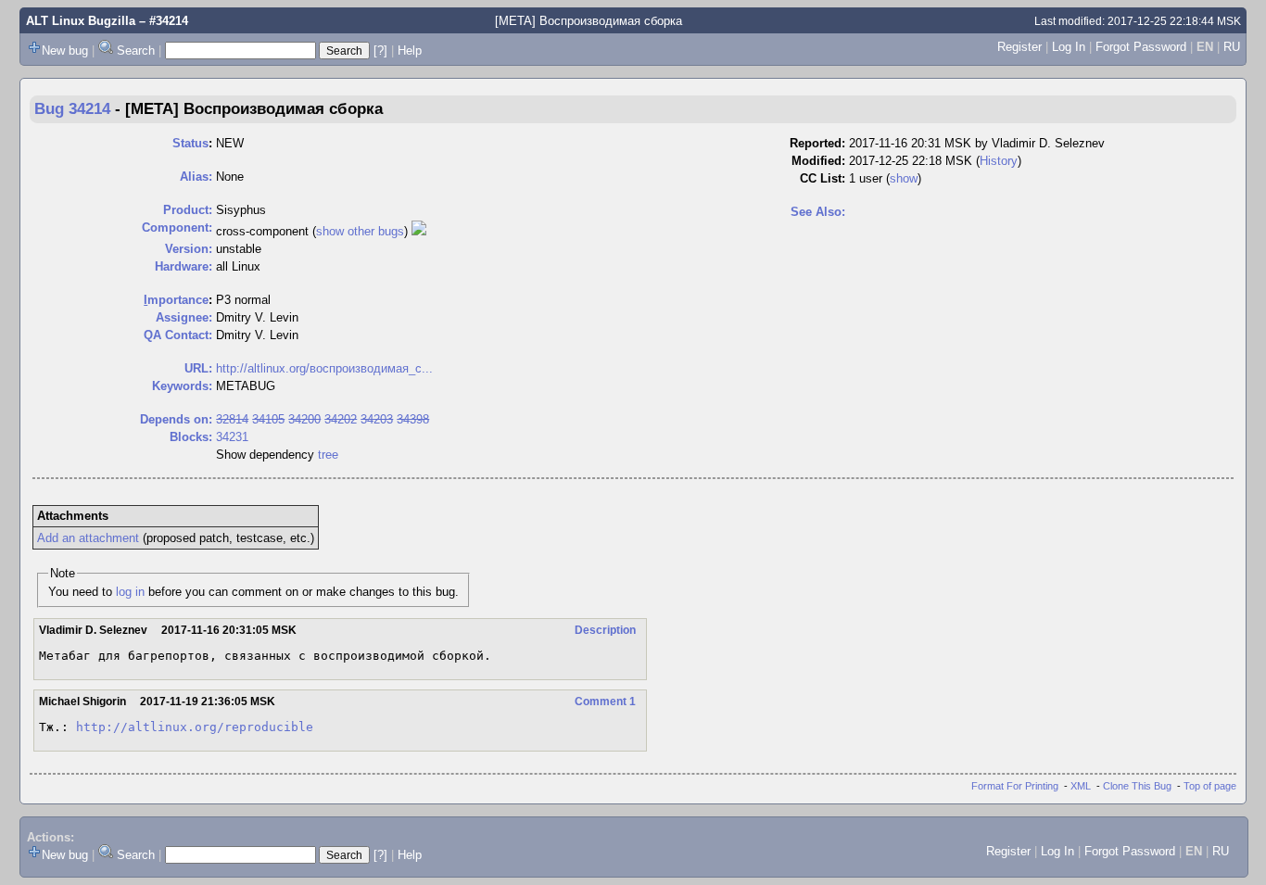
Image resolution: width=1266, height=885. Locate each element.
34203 (377, 419)
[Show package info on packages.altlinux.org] (418, 231)
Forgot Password (1140, 47)
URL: (198, 368)
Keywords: (182, 386)
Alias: (196, 176)
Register (1019, 47)
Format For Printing (1014, 785)
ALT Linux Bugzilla (80, 21)
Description (605, 630)
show (904, 178)
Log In (1068, 47)
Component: (177, 227)
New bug (65, 50)
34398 (413, 419)
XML (1080, 785)
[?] (380, 50)
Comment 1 (605, 701)
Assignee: (184, 317)
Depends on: (176, 419)
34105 (268, 419)
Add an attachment (88, 538)
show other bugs (360, 231)
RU (1231, 47)
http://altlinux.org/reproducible (194, 727)
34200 (304, 419)
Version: (188, 249)
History (999, 161)
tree (328, 454)
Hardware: (183, 266)
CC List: (822, 178)
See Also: (818, 212)
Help (410, 50)
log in (130, 592)
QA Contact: (178, 335)
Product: (187, 210)
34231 (232, 437)
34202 (340, 419)
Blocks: (191, 437)
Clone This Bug (1137, 785)
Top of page (1210, 785)
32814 (232, 419)
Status (190, 143)
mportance (176, 300)
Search (136, 50)
